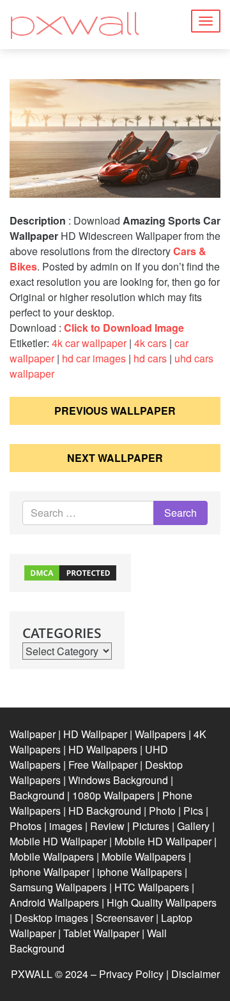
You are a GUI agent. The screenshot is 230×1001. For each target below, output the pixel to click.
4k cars (150, 343)
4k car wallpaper (89, 343)
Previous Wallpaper (115, 410)
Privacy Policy (131, 974)
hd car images (94, 358)
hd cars (150, 358)
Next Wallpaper (115, 457)
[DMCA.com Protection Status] (70, 571)
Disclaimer (195, 974)
